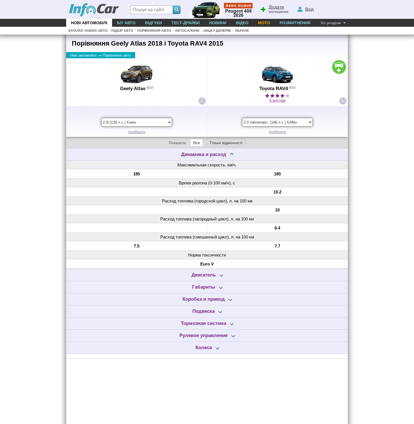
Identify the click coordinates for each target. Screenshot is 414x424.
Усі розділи (330, 23)
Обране (242, 31)
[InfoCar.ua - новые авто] (94, 10)
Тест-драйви (186, 23)
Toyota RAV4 (273, 88)
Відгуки (153, 23)
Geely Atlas (132, 88)
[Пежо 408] (219, 9)
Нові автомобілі (89, 23)
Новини (217, 23)
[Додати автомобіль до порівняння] (339, 67)
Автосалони (187, 31)
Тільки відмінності (226, 142)
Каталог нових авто (87, 31)
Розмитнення (295, 23)
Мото (264, 23)
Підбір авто (122, 31)
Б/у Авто (126, 23)
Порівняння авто (154, 31)
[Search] (177, 10)
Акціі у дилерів (217, 31)
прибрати (136, 132)
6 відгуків (278, 100)
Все (196, 142)
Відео (242, 23)
